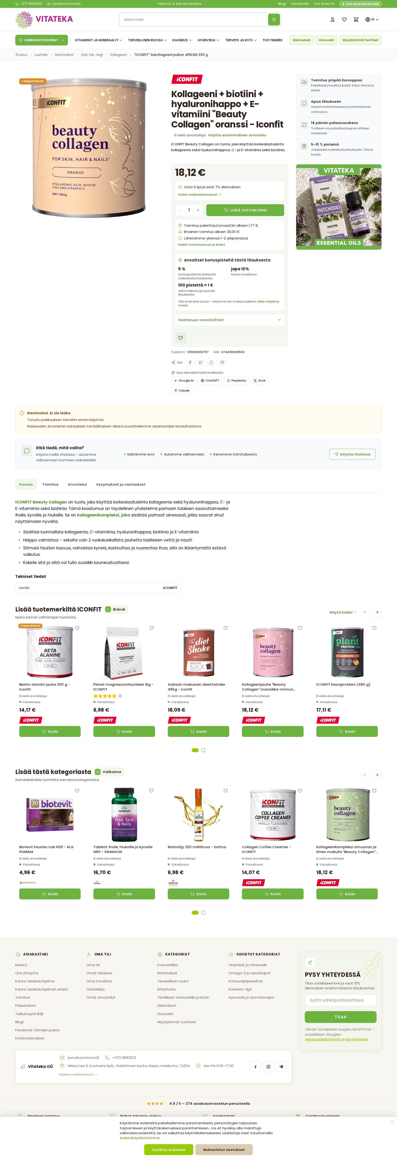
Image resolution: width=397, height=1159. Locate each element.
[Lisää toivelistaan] (180, 337)
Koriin (53, 731)
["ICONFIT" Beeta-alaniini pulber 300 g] (50, 652)
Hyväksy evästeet (168, 1149)
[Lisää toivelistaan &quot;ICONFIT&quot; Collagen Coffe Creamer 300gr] (300, 790)
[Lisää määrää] (198, 210)
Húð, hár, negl (92, 54)
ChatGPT (212, 380)
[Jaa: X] (200, 362)
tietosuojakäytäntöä (322, 1039)
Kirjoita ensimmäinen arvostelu (237, 135)
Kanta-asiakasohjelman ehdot (41, 989)
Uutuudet (326, 40)
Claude (184, 390)
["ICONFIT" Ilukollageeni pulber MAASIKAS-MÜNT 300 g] (272, 652)
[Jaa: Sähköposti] (222, 362)
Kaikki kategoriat (41, 40)
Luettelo (41, 54)
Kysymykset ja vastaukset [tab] (121, 484)
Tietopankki (300, 4)
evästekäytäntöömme (139, 1137)
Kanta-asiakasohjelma (34, 981)
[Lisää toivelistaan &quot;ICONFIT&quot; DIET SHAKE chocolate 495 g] (225, 628)
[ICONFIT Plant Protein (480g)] (347, 652)
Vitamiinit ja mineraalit (96, 40)
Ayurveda (206, 40)
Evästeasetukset (29, 1038)
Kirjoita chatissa (355, 454)
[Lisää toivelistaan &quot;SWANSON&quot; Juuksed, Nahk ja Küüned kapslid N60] (151, 790)
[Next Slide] (377, 612)
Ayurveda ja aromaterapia (251, 997)
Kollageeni (118, 54)
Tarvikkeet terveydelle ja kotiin (183, 997)
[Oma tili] (332, 19)
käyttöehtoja (356, 1039)
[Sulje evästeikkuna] (392, 1122)
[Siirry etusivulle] (44, 19)
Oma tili (93, 964)
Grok (262, 380)
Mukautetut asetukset (224, 1149)
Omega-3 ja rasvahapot (250, 973)
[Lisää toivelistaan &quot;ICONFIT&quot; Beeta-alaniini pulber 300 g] (77, 628)
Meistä (21, 964)
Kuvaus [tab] (26, 484)
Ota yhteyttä (324, 4)
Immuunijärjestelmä (246, 981)
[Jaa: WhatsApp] (211, 362)
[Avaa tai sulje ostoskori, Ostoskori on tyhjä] (356, 19)
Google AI (186, 380)
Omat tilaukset (99, 973)
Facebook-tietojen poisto (37, 1030)
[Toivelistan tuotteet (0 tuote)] (344, 19)
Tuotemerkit (274, 40)
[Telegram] (281, 1066)
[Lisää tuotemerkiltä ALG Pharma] (27, 882)
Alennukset (302, 40)
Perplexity (239, 380)
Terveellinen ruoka (145, 40)
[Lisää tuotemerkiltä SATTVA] (173, 882)
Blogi (282, 4)
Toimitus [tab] (50, 484)
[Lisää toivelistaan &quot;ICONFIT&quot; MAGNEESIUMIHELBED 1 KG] (151, 628)
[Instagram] (268, 1066)
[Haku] (274, 19)
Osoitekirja (95, 989)
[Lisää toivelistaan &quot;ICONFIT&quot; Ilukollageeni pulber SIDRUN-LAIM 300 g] (374, 790)
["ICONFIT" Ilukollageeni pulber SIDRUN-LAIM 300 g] (347, 814)
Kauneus (180, 40)
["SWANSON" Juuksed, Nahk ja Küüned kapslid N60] (124, 814)
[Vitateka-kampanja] (338, 207)
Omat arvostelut (100, 997)
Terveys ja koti (239, 40)
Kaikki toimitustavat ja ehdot (201, 245)
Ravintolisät (64, 54)
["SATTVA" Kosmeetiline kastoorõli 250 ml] (198, 814)
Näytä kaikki (341, 612)
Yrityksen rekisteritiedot (76, 1074)
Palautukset (25, 1005)
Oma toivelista (99, 981)
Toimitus (22, 997)
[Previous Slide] (365, 612)
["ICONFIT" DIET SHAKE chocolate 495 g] (198, 652)
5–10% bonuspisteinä (360, 4)
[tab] (195, 750)
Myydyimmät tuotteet (360, 40)
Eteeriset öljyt (240, 989)
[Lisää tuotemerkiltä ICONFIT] (187, 79)
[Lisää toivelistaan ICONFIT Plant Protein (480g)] (374, 628)
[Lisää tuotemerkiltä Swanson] (96, 882)
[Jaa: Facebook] (189, 362)
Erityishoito (166, 989)
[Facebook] (255, 1066)
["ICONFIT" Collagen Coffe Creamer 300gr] (272, 814)
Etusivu (21, 54)
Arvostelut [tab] (77, 484)
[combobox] (195, 19)
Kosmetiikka (167, 964)
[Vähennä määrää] (180, 210)
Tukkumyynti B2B (29, 1013)
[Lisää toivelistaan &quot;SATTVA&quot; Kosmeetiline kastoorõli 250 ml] (225, 790)
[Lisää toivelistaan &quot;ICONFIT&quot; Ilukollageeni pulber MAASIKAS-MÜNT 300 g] (300, 628)
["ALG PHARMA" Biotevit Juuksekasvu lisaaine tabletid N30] (50, 814)
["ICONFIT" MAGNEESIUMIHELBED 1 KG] (124, 652)
